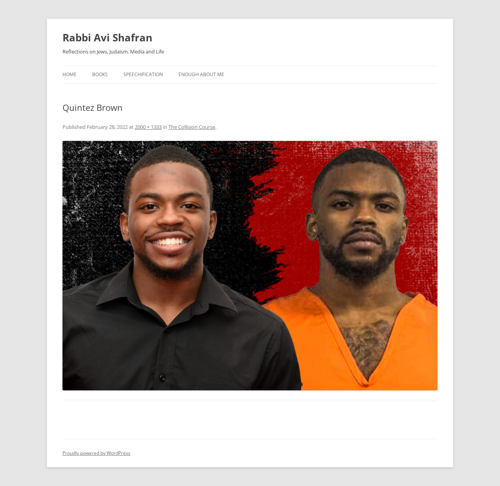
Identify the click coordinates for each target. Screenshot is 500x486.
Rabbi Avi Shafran (107, 37)
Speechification (143, 74)
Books (100, 74)
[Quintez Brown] (250, 265)
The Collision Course (191, 126)
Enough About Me (201, 74)
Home (69, 74)
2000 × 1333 (148, 126)
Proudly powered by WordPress (96, 453)
